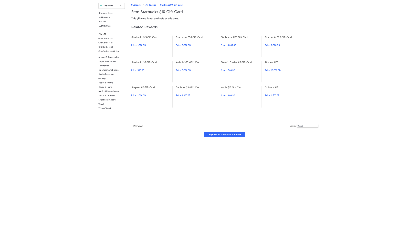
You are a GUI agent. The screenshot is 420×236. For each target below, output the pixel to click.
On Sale (102, 21)
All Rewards (104, 17)
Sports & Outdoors (106, 95)
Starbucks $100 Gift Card (241, 46)
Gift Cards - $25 (105, 42)
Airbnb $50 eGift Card (196, 71)
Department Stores (107, 61)
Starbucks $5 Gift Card (151, 71)
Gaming (101, 78)
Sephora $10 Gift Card (196, 97)
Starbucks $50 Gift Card (196, 46)
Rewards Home (106, 13)
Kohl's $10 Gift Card (241, 97)
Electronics (103, 65)
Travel (101, 104)
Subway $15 (285, 97)
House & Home (105, 87)
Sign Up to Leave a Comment (225, 134)
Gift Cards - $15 (105, 38)
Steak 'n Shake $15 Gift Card (241, 71)
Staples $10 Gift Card (151, 97)
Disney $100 (285, 71)
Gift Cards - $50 (105, 47)
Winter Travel (104, 108)
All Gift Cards (105, 26)
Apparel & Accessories (108, 57)
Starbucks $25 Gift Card (285, 46)
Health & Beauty (105, 82)
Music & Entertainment (109, 91)
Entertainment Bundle (108, 70)
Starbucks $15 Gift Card (151, 46)
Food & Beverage (106, 74)
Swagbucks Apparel (107, 99)
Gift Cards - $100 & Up (108, 51)
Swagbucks (136, 5)
